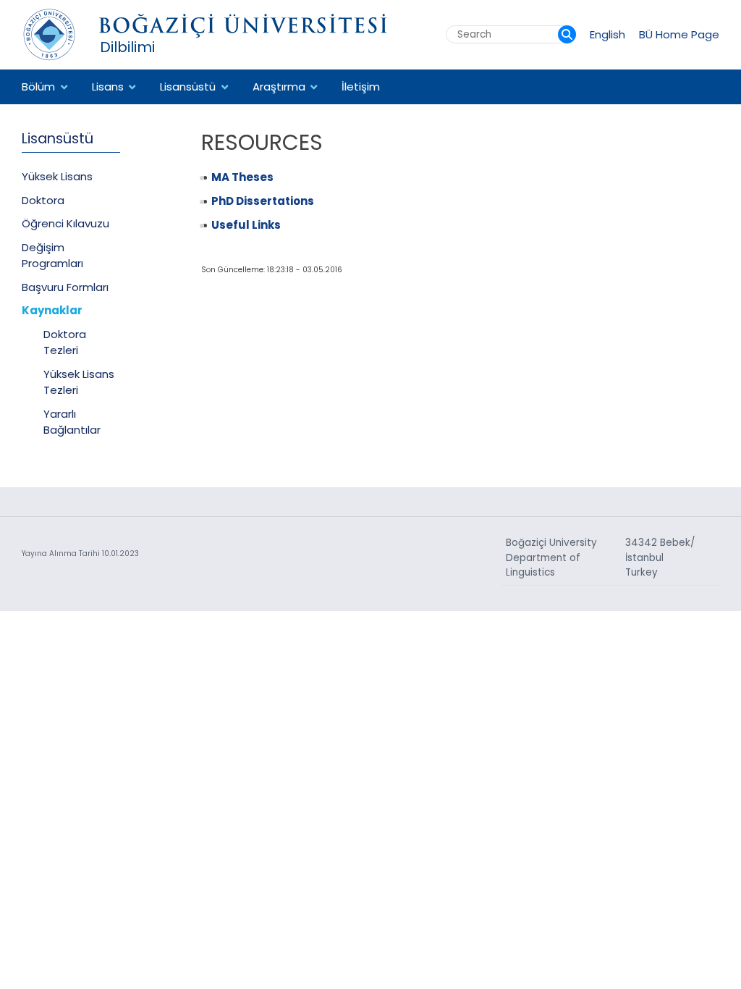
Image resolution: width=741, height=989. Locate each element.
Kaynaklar (52, 310)
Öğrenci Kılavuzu (65, 223)
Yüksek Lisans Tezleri (78, 382)
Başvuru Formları (65, 287)
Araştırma (279, 86)
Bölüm (38, 86)
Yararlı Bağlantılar (72, 422)
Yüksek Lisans (57, 176)
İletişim (361, 86)
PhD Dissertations (262, 201)
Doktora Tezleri (64, 342)
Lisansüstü (188, 86)
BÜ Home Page (679, 34)
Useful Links (246, 224)
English (607, 34)
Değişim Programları (52, 256)
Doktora (43, 200)
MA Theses (242, 177)
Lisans (108, 86)
